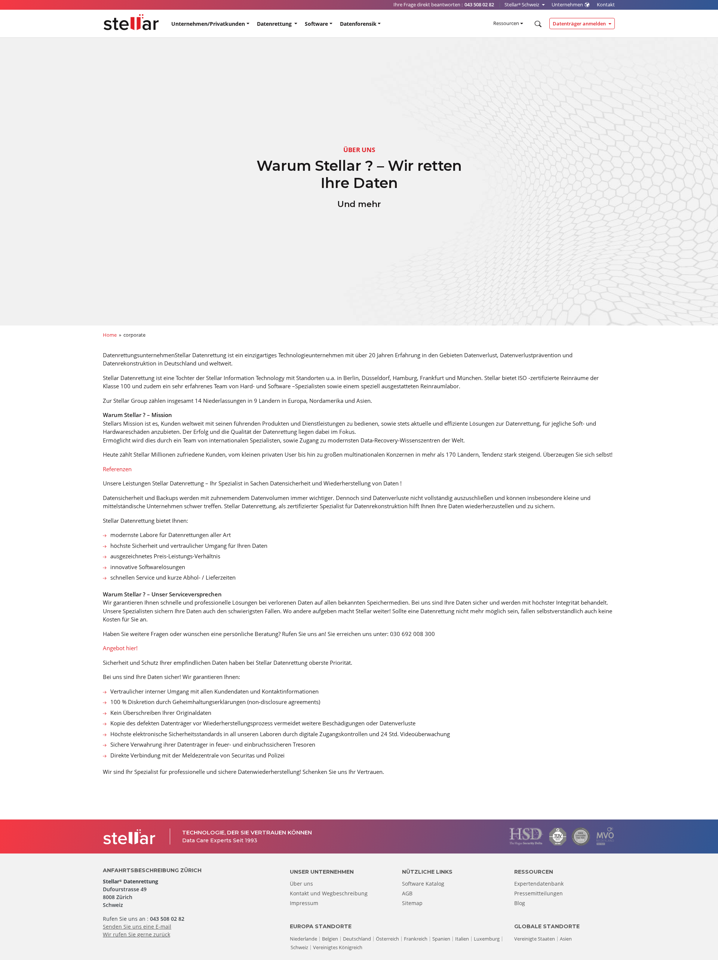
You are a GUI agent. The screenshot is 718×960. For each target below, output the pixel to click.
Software (316, 23)
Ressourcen (506, 23)
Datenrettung (275, 23)
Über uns (301, 883)
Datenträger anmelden (580, 23)
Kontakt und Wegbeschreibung (329, 893)
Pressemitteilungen (538, 893)
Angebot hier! (120, 648)
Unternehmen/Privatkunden (208, 23)
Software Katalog (423, 883)
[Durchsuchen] (537, 24)
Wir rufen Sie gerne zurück (136, 934)
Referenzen (117, 469)
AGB (407, 893)
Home (110, 334)
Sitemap (412, 903)
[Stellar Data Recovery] (131, 22)
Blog (519, 903)
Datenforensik (358, 23)
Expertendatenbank (539, 883)
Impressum (304, 903)
